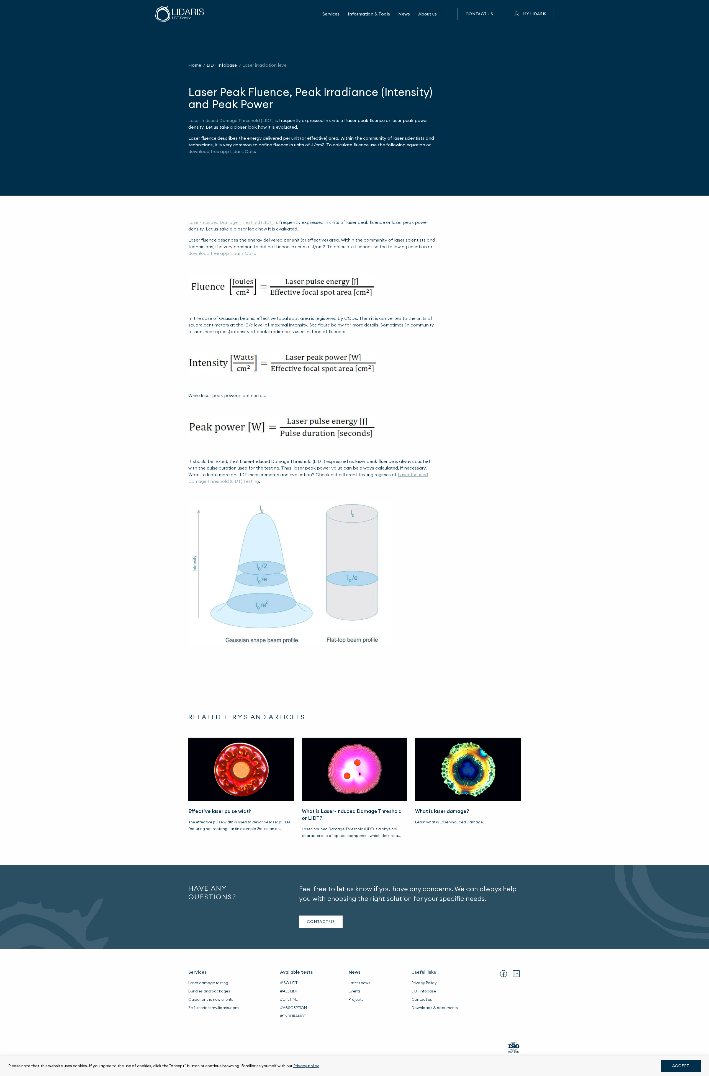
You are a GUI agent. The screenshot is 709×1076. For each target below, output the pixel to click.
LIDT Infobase (222, 65)
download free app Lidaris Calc (221, 151)
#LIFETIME (289, 999)
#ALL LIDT (289, 991)
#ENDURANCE (293, 1015)
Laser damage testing (208, 982)
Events (355, 991)
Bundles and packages (209, 991)
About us (427, 14)
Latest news (359, 982)
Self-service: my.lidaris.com (213, 1007)
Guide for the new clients (210, 999)
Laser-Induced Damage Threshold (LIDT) (231, 120)
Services (331, 14)
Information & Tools (369, 14)
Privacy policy (306, 1065)
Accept (680, 1065)
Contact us (479, 13)
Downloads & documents (435, 1007)
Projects (356, 999)
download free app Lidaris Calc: (222, 253)
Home (194, 65)
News (404, 14)
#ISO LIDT (288, 982)
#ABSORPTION (293, 1007)
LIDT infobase (424, 991)
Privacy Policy (424, 982)
